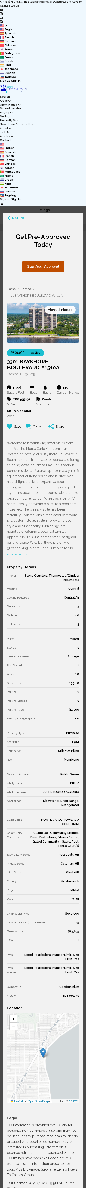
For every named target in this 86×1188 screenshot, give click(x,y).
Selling (5, 116)
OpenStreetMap (38, 1101)
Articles (5, 136)
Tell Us (4, 132)
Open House (8, 104)
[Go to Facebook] (1, 9)
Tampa (26, 289)
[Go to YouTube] (1, 17)
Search (5, 96)
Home (11, 289)
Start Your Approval (43, 266)
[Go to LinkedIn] (1, 21)
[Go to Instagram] (1, 13)
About (4, 128)
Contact (5, 140)
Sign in (16, 80)
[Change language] (3, 26)
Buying (4, 112)
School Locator (10, 108)
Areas (4, 100)
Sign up (5, 80)
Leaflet (18, 1101)
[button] (43, 1053)
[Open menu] (1, 204)
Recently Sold (9, 120)
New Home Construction (16, 124)
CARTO (73, 1101)
